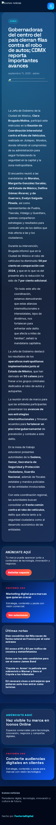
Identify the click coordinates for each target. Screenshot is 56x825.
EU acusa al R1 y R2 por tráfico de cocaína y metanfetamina (26, 650)
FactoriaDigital (23, 816)
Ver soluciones (18, 615)
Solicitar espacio (18, 572)
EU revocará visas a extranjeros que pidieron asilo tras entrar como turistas (28, 684)
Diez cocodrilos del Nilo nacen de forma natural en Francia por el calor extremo (28, 638)
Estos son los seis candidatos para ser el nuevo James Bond (27, 660)
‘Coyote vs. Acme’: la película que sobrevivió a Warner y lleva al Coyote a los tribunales (26, 671)
